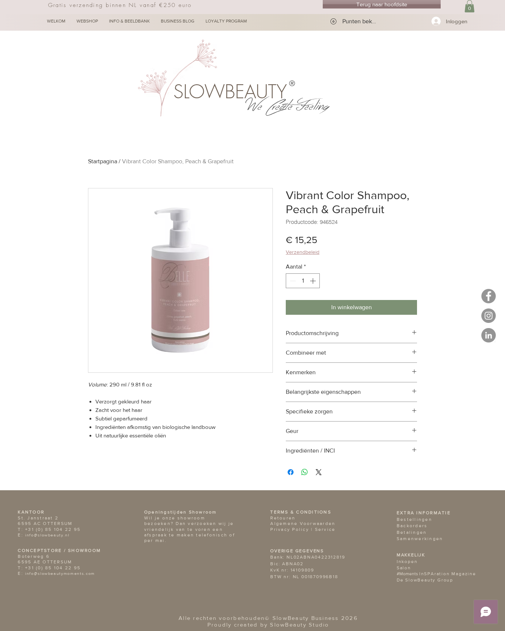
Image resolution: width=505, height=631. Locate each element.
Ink (400, 561)
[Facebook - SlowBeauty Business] (488, 296)
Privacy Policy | (292, 529)
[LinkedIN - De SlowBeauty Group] (488, 335)
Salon (404, 567)
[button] (469, 6)
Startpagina (102, 161)
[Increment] (313, 281)
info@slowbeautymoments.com (60, 573)
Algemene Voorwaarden (302, 523)
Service (325, 529)
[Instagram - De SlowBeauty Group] (488, 315)
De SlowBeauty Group (425, 580)
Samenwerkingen (420, 538)
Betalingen (412, 532)
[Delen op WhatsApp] (304, 472)
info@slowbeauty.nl (47, 535)
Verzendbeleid (302, 252)
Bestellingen (414, 519)
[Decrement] (292, 281)
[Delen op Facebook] (290, 472)
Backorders (412, 525)
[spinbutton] (302, 281)
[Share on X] (318, 472)
